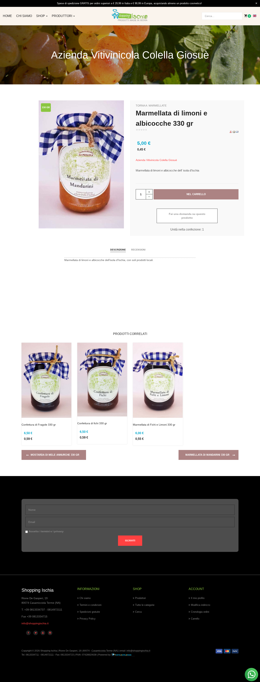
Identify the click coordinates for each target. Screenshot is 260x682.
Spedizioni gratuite (90, 611)
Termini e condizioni (90, 605)
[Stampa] (233, 131)
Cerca (138, 611)
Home (7, 16)
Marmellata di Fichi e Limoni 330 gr (154, 424)
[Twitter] (35, 633)
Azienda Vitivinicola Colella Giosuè (156, 160)
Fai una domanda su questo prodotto (187, 215)
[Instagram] (50, 633)
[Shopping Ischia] (130, 15)
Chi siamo (24, 16)
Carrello (195, 618)
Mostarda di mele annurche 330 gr (55, 454)
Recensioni (138, 249)
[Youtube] (43, 633)
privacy (59, 531)
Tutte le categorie (144, 605)
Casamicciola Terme (102, 650)
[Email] (236, 131)
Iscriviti (130, 540)
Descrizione (118, 249)
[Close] (256, 3)
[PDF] (230, 131)
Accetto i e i (46, 531)
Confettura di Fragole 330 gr (39, 424)
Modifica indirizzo (200, 605)
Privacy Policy (88, 618)
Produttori (62, 16)
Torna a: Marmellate (151, 105)
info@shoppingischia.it (35, 623)
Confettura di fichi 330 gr (92, 423)
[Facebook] (28, 633)
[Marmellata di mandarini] (81, 164)
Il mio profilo (197, 598)
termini (45, 531)
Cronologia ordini (200, 611)
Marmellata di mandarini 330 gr (207, 454)
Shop (41, 16)
